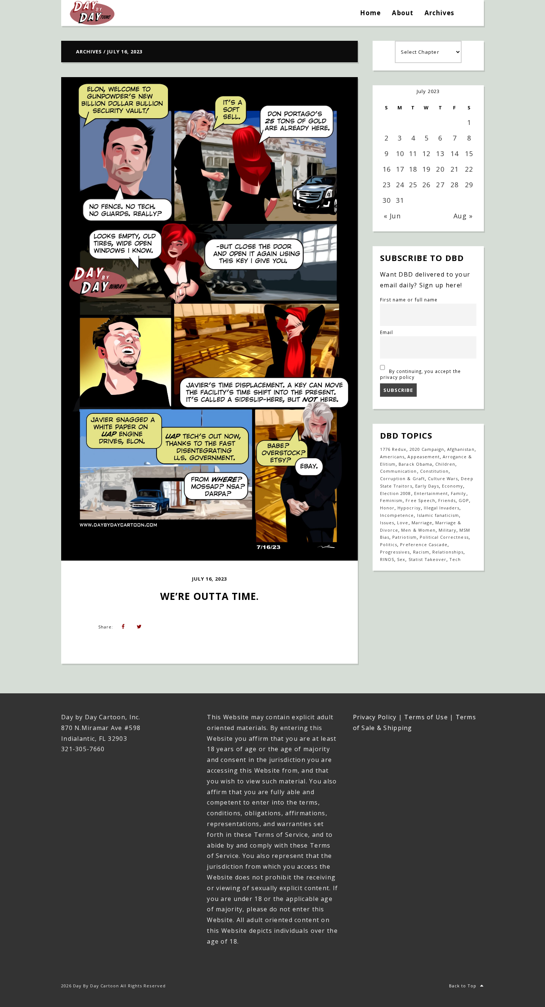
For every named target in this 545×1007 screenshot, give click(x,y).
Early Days (427, 486)
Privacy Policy (375, 717)
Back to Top (462, 985)
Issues (387, 522)
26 (426, 184)
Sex (401, 559)
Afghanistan (460, 449)
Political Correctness (444, 537)
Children (445, 464)
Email (386, 332)
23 (387, 184)
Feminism (391, 500)
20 (440, 169)
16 (387, 169)
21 (454, 169)
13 (440, 153)
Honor (387, 508)
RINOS (387, 559)
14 (454, 153)
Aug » (463, 215)
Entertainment (431, 493)
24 (400, 184)
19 (426, 169)
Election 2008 (395, 493)
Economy (452, 486)
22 (469, 169)
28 (454, 184)
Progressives (395, 552)
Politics (388, 544)
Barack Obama (415, 464)
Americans (392, 456)
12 (426, 153)
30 (387, 200)
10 (400, 153)
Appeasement (423, 456)
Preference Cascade (423, 544)
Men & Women (418, 530)
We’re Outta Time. (209, 596)
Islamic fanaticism (438, 515)
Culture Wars (443, 478)
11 (413, 153)
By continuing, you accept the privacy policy (420, 374)
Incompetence (397, 515)
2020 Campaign (427, 449)
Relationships (448, 552)
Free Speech (420, 500)
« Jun (392, 215)
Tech (455, 559)
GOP (464, 500)
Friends (447, 500)
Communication (398, 471)
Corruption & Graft (402, 478)
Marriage (422, 522)
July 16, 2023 (209, 578)
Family (458, 493)
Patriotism (404, 537)
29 (469, 184)
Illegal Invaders (442, 508)
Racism (421, 552)
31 (400, 200)
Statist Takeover (428, 559)
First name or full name (408, 300)
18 (413, 169)
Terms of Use (425, 717)
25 (413, 184)
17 (400, 169)
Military (447, 530)
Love (402, 522)
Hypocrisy (408, 508)
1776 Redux (393, 449)
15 (469, 153)
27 (440, 184)
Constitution (434, 471)
